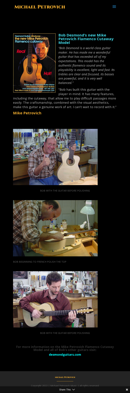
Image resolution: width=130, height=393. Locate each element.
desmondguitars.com (65, 354)
